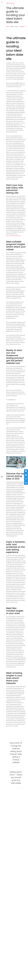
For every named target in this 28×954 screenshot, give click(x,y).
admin (7, 26)
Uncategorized (10, 3)
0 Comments (22, 26)
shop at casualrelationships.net (13, 235)
